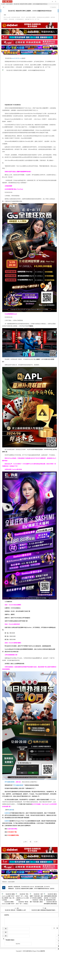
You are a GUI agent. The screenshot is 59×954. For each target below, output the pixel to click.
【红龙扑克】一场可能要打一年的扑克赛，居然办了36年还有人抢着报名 (36, 901)
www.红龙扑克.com (16, 58)
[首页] (57, 935)
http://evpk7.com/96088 (48, 804)
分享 (36, 841)
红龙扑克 (7, 821)
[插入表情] (52, 928)
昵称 (5, 929)
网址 (4, 936)
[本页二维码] (57, 949)
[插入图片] (55, 928)
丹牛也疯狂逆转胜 (18, 785)
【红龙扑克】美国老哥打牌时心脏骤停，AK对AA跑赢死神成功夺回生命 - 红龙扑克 (34, 888)
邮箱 (5, 933)
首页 (4, 4)
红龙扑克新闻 (9, 4)
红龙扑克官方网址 (12, 828)
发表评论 (53, 7)
